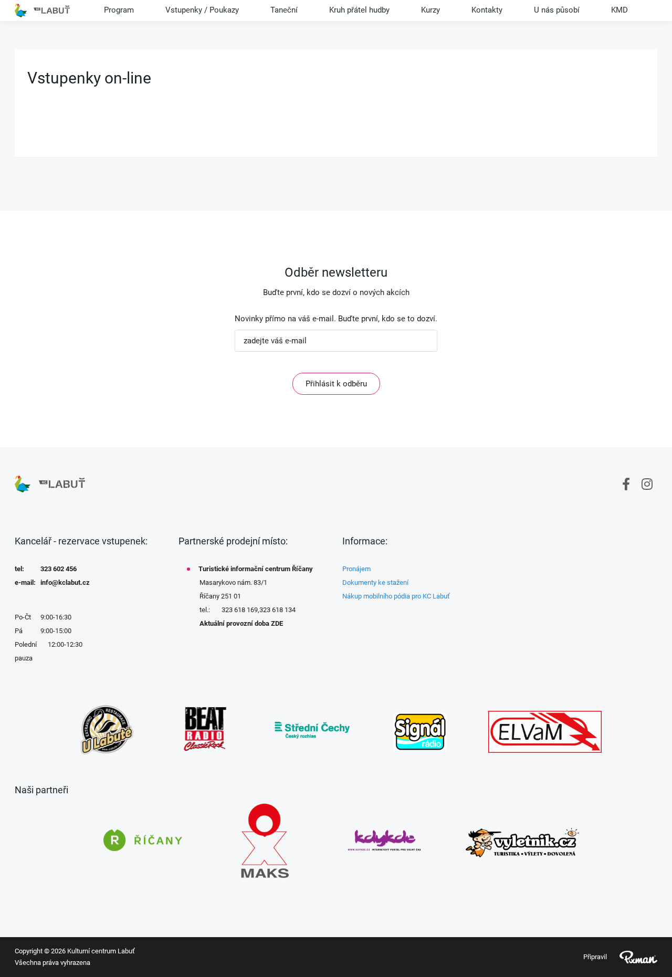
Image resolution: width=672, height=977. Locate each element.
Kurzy (430, 10)
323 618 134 (277, 610)
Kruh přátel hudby (359, 10)
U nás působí (557, 10)
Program (119, 10)
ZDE (277, 623)
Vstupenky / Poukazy (202, 10)
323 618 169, (240, 610)
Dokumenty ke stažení (375, 582)
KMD (619, 10)
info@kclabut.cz (65, 582)
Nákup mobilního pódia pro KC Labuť (396, 596)
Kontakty (486, 10)
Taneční (284, 10)
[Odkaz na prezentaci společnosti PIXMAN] (632, 957)
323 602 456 (58, 569)
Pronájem (356, 569)
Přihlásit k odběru (336, 383)
